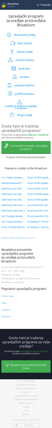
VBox (4, 303)
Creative (5, 310)
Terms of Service (26, 403)
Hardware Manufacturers (26, 388)
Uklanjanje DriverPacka (26, 385)
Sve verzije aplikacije (26, 381)
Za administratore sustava (26, 396)
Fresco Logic (7, 296)
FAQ (26, 410)
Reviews (26, 414)
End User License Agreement (26, 399)
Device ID (26, 392)
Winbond (5, 316)
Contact (26, 407)
